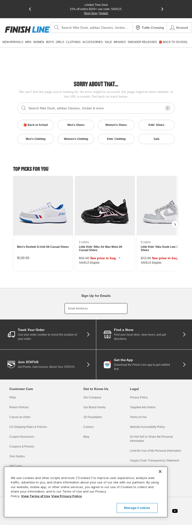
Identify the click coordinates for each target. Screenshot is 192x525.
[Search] (56, 27)
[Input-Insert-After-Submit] (167, 108)
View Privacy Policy (66, 496)
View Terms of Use (35, 496)
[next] (162, 9)
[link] (27, 29)
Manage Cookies (137, 508)
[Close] (160, 471)
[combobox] (91, 27)
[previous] (30, 9)
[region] (86, 492)
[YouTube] (175, 511)
